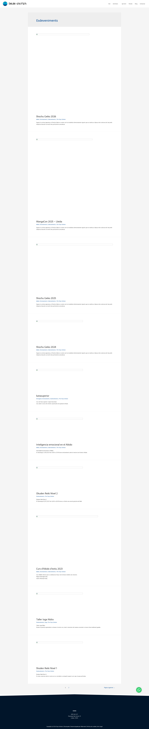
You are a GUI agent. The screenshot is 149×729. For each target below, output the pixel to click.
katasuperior (42, 396)
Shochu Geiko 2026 (46, 116)
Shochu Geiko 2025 (46, 298)
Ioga (46, 622)
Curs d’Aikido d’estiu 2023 (49, 569)
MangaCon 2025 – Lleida (49, 221)
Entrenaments (43, 119)
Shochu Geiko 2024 (46, 347)
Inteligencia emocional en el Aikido (54, 445)
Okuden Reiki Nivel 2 (47, 493)
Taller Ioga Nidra (45, 619)
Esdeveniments (52, 119)
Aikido (37, 119)
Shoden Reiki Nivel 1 (46, 668)
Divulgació (39, 398)
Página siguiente (109, 687)
